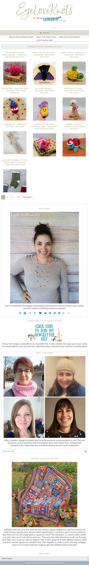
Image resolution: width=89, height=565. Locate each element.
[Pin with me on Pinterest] (25, 313)
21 (18, 197)
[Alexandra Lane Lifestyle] (59, 313)
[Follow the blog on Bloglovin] (40, 313)
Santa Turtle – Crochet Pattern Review (74, 126)
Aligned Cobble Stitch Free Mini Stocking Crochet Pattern (15, 162)
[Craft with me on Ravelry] (34, 313)
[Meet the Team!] (44, 397)
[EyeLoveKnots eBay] (68, 313)
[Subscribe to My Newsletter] (44, 332)
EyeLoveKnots (44, 15)
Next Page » (27, 197)
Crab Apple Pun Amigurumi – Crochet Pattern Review (14, 55)
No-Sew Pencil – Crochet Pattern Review (44, 90)
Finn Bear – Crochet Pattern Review (15, 125)
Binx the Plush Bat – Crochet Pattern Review (44, 55)
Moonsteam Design (58, 563)
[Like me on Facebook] (20, 313)
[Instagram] (30, 313)
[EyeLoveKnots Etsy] (63, 313)
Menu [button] (46, 33)
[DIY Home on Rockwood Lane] (55, 313)
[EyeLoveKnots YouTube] (45, 313)
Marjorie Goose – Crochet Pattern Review (74, 90)
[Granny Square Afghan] (44, 494)
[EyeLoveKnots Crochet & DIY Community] (50, 313)
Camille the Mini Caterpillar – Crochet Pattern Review (44, 126)
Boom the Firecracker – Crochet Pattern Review (15, 90)
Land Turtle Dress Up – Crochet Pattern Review (74, 55)
